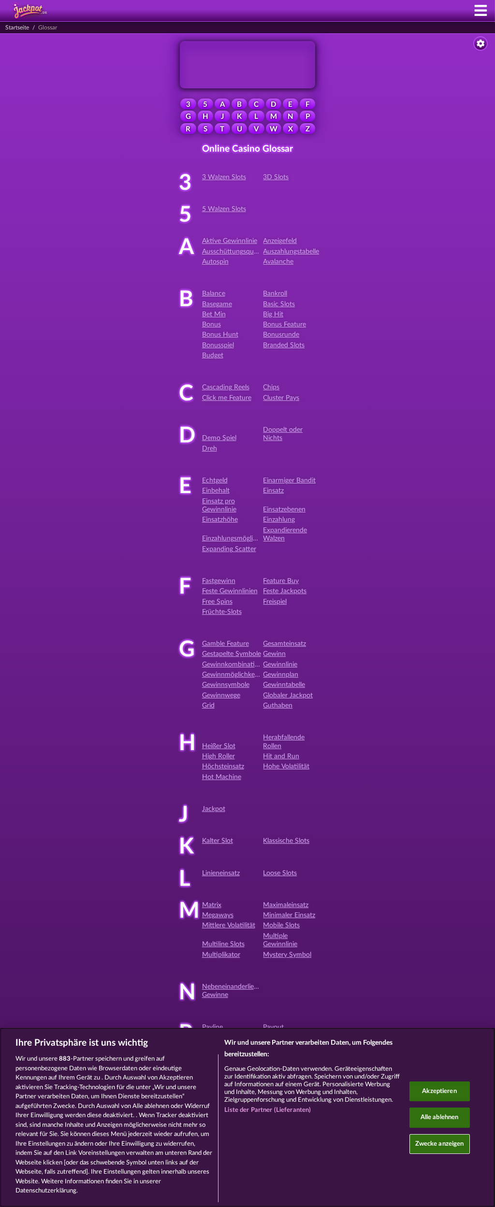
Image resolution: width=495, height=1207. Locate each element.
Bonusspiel (218, 345)
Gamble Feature (225, 643)
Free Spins (217, 601)
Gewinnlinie (280, 664)
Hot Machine (221, 777)
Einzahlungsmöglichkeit (236, 538)
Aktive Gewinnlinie (229, 241)
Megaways (217, 915)
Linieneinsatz (221, 873)
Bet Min (214, 314)
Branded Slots (284, 345)
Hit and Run (281, 756)
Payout (273, 1027)
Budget (212, 355)
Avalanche (278, 261)
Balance (213, 293)
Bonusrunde (281, 334)
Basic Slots (279, 304)
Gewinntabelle (284, 685)
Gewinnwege (221, 695)
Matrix (211, 905)
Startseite (17, 27)
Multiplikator (221, 954)
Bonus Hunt (220, 334)
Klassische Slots (286, 841)
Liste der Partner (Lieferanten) (267, 1110)
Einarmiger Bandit (289, 480)
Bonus (211, 324)
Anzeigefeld (280, 241)
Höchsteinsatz (223, 766)
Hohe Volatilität (286, 766)
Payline (212, 1027)
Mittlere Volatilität (228, 925)
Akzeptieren (439, 1091)
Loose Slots (280, 873)
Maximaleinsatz (285, 905)
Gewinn (274, 654)
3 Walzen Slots (224, 177)
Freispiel (275, 601)
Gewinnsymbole (225, 685)
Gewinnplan (280, 674)
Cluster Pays (281, 398)
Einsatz (273, 490)
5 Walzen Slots (224, 209)
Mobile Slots (281, 925)
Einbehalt (216, 490)
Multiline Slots (223, 944)
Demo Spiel (219, 438)
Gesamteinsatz (284, 643)
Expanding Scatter (229, 549)
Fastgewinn (218, 581)
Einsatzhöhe (220, 519)
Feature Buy (281, 581)
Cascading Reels (225, 387)
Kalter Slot (217, 841)
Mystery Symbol (287, 954)
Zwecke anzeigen (439, 1144)
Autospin (215, 261)
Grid (208, 705)
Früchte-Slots (222, 612)
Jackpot (213, 809)
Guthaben (277, 705)
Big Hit (273, 314)
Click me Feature (226, 398)
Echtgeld (215, 480)
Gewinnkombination (232, 664)
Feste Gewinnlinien (230, 591)
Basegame (217, 304)
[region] (247, 1117)
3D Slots (276, 177)
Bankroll (275, 293)
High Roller (218, 756)
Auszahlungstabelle (291, 251)
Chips (271, 387)
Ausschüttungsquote (232, 251)
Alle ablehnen (440, 1117)
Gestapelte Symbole (231, 654)
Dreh (209, 448)
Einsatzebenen (284, 509)
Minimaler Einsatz (289, 915)
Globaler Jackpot (288, 695)
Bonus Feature (284, 324)
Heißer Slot (218, 746)
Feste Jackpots (284, 591)
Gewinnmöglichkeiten (234, 674)
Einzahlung (279, 519)
